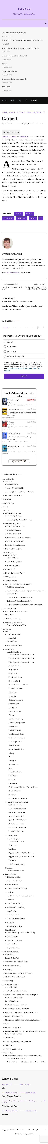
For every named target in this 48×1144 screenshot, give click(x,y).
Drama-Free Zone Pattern (17, 808)
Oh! (3, 1088)
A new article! (6, 87)
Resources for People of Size (16, 625)
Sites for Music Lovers (14, 645)
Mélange (11, 753)
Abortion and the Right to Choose (16, 611)
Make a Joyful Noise (15, 742)
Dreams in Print (12, 944)
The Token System (13, 565)
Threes (5, 1114)
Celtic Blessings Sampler (17, 841)
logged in (14, 301)
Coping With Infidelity (12, 1001)
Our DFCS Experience (14, 562)
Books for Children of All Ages (17, 888)
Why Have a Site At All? (13, 495)
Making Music (11, 638)
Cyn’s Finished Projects (14, 652)
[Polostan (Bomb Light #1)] (4, 427)
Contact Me (7, 499)
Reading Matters (10, 874)
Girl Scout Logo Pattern (17, 812)
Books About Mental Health (16, 526)
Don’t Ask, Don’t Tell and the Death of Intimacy (21, 1012)
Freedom (12, 715)
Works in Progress (13, 839)
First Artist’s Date (10, 1106)
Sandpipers (12, 760)
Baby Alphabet (13, 670)
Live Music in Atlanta (14, 634)
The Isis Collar (12, 400)
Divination (8, 969)
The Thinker (13, 776)
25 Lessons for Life (13, 877)
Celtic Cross (13, 692)
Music (7, 631)
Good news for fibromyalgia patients (14, 33)
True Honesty (9, 1045)
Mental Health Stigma (14, 534)
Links (22, 1101)
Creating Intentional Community (16, 1005)
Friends (12, 112)
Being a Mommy (10, 555)
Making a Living (12, 484)
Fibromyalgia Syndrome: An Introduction (20, 520)
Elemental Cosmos (15, 704)
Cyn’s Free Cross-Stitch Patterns (17, 802)
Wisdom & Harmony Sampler (18, 798)
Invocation (10, 900)
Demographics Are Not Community (17, 1008)
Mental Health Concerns (13, 523)
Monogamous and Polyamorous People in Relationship (23, 1020)
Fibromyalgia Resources (15, 516)
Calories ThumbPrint (16, 688)
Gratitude (31, 112)
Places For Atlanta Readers (16, 918)
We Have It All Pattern (16, 831)
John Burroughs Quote (16, 734)
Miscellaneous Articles (10, 951)
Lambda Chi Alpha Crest (17, 738)
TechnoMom (24, 9)
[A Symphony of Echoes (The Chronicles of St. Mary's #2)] (4, 451)
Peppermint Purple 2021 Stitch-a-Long (21, 853)
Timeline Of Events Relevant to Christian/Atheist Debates (26, 1062)
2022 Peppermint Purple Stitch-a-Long (21, 662)
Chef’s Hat (12, 696)
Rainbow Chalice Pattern (17, 824)
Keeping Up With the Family (14, 573)
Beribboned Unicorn (15, 677)
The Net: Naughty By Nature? (15, 977)
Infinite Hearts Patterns (16, 816)
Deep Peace (12, 845)
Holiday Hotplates (15, 730)
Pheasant (11, 757)
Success (11, 768)
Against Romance (11, 987)
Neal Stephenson (13, 424)
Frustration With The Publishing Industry (19, 973)
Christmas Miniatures (16, 700)
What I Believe (8, 1053)
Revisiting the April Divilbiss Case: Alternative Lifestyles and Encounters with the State (25, 1032)
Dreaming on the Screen (15, 940)
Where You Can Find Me (15, 488)
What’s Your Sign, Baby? (17, 864)
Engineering (13, 707)
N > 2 (7, 1024)
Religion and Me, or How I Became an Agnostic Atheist (23, 1055)
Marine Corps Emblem (16, 749)
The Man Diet (9, 1038)
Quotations (8, 868)
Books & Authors (12, 884)
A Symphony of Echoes (16, 446)
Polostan (10, 422)
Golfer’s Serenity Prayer (17, 723)
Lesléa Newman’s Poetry (15, 903)
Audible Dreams (12, 936)
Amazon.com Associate (14, 881)
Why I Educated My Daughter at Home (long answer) (25, 605)
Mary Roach (12, 439)
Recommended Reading (13, 1027)
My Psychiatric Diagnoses (15, 541)
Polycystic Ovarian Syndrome (15, 545)
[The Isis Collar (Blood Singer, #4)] (4, 405)
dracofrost (12, 136)
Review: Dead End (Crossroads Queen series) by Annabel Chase (23, 40)
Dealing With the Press (12, 965)
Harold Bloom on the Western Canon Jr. (20, 896)
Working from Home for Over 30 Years (20, 492)
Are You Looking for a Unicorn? (16, 991)
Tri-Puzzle (12, 860)
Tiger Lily (12, 779)
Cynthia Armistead (8, 124)
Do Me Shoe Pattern (15, 805)
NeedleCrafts (9, 649)
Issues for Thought (9, 608)
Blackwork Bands (14, 681)
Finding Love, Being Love (14, 1016)
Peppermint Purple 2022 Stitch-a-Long (21, 857)
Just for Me (7, 629)
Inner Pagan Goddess (11, 1096)
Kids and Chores (12, 558)
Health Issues (7, 511)
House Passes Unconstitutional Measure (12, 286)
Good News (21, 112)
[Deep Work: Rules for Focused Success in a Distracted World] (4, 414)
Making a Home (10, 577)
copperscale (24, 136)
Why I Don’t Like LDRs (13, 1049)
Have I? (4, 64)
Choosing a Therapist (14, 530)
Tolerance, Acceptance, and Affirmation (18, 1041)
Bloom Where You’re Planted (18, 685)
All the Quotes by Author (15, 870)
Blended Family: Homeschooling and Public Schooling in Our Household (26, 592)
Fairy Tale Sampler (15, 711)
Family (4, 112)
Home (39, 112)
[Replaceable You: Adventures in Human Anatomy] (4, 438)
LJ (43, 112)
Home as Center (8, 553)
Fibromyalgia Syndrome (13, 513)
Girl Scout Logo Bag (16, 719)
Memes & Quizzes (11, 1093)
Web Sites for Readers (14, 926)
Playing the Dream (13, 948)
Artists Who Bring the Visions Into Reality (21, 933)
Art (3, 1101)
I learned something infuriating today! (14, 56)
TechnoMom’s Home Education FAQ (19, 601)
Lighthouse (12, 849)
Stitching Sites (12, 835)
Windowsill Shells (15, 791)
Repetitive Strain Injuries (13, 549)
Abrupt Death (9, 954)
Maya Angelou (12, 911)
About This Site (8, 479)
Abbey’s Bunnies (14, 666)
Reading (32, 1101)
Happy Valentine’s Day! (9, 71)
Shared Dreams (10, 930)
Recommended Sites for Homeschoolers (20, 597)
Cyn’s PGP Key (8, 503)
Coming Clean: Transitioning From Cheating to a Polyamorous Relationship (21, 996)
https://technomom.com (12, 272)
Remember (10, 922)
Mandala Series (14, 745)
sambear (5, 136)
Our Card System (11, 580)
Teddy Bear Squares (15, 772)
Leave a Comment (37, 124)
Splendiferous (13, 764)
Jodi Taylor (11, 449)
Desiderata (10, 892)
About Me (8, 481)
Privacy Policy (8, 981)
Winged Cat (12, 794)
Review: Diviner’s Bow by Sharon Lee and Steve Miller (20, 48)
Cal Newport (12, 415)
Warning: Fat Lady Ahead (13, 622)
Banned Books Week (12, 958)
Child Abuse (9, 615)
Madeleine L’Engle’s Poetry (16, 907)
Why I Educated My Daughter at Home (18, 584)
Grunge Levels (10, 569)
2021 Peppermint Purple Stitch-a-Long (21, 658)
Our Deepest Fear (13, 915)
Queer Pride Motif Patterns (18, 820)
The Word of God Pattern (17, 827)
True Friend (13, 783)
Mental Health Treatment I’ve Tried (19, 537)
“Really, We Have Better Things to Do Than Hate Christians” (35, 286)
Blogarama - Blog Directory (24, 1134)
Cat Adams (11, 402)
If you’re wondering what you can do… (15, 79)
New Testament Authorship (16, 1058)
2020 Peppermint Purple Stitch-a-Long (21, 654)
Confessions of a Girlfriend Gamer (16, 962)
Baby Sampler (13, 673)
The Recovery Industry (12, 619)
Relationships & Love (10, 984)
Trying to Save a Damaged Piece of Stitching (24, 787)
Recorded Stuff (12, 642)
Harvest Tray (13, 726)
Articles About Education (15, 587)
